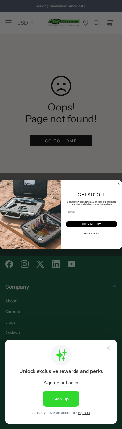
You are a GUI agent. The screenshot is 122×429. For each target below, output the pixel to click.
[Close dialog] (119, 184)
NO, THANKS (91, 233)
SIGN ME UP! (91, 224)
